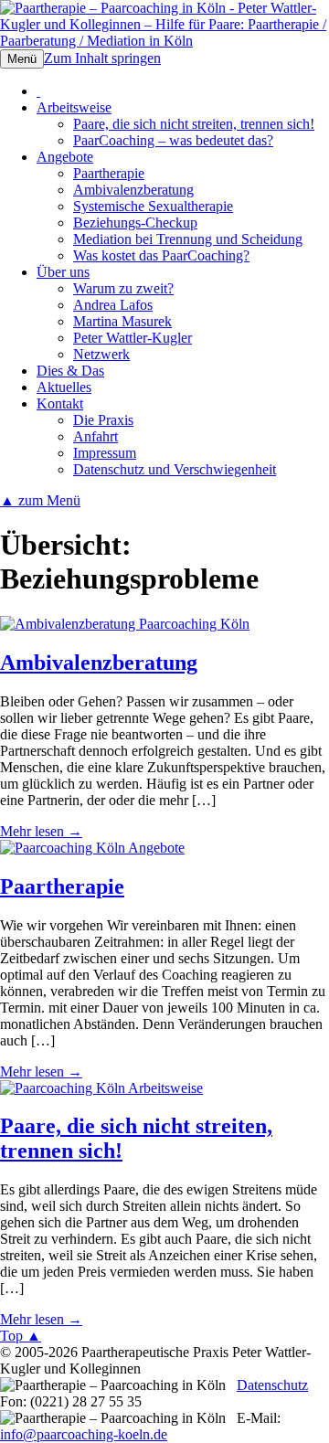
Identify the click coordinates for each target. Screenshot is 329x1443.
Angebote (65, 156)
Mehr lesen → (41, 831)
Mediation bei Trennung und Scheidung (187, 239)
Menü (22, 59)
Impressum (104, 453)
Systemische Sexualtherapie (153, 206)
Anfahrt (95, 436)
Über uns (63, 272)
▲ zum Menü (40, 500)
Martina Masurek (122, 321)
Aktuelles (64, 387)
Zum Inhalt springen (102, 58)
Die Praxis (103, 420)
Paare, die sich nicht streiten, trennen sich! (193, 124)
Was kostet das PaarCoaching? (161, 255)
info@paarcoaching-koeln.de (83, 1434)
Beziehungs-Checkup (135, 222)
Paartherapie (108, 173)
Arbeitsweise (74, 107)
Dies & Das (70, 370)
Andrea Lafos (113, 305)
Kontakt (60, 403)
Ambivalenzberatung (133, 189)
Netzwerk (101, 354)
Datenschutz (272, 1385)
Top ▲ (20, 1335)
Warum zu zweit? (123, 288)
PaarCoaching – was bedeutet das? (173, 140)
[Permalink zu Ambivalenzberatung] (124, 623)
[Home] (38, 91)
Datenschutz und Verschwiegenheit (174, 469)
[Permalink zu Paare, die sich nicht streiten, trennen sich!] (101, 1088)
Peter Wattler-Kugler (132, 337)
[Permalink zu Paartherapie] (92, 847)
